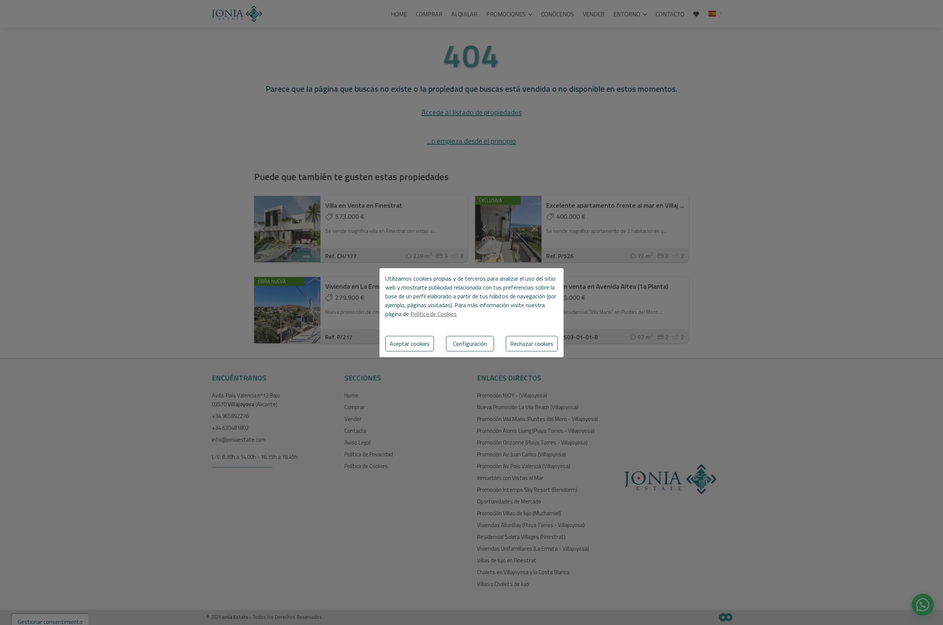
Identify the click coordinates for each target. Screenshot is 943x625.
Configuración (470, 343)
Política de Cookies (433, 313)
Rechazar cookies (531, 343)
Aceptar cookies (410, 343)
